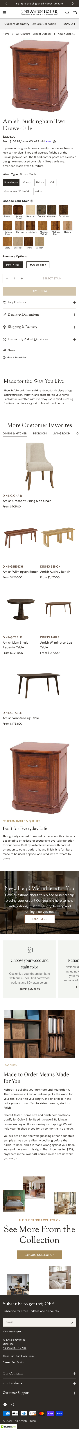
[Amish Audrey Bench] (58, 537)
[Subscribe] (72, 1322)
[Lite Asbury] (30, 225)
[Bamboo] (30, 210)
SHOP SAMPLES (29, 989)
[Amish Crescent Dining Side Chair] (39, 466)
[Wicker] (39, 241)
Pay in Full (12, 265)
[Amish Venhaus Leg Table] (39, 684)
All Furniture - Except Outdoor (33, 33)
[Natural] (67, 225)
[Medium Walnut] (42, 225)
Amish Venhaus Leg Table (21, 718)
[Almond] (7, 210)
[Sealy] (7, 241)
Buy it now (40, 291)
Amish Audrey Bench (55, 572)
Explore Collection (44, 24)
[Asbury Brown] (18, 210)
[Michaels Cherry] (55, 225)
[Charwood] (51, 210)
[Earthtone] (63, 210)
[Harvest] (19, 225)
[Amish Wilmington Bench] (21, 537)
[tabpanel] (39, 584)
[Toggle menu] (4, 12)
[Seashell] (18, 241)
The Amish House (24, 1421)
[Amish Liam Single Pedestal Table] (21, 608)
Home (6, 33)
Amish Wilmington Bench (21, 572)
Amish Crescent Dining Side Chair (27, 501)
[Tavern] (28, 241)
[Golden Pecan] (7, 225)
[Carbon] (41, 210)
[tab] (15, 433)
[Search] (67, 12)
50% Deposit (38, 265)
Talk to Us (39, 919)
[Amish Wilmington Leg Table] (58, 608)
